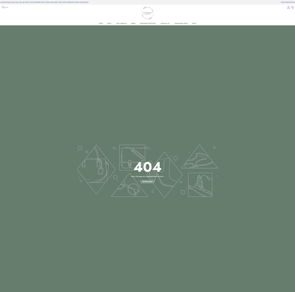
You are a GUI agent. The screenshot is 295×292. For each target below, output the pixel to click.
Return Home (147, 181)
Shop (109, 23)
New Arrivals (121, 23)
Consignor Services (148, 23)
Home (101, 23)
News (194, 23)
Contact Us (165, 23)
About (133, 23)
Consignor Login (181, 23)
